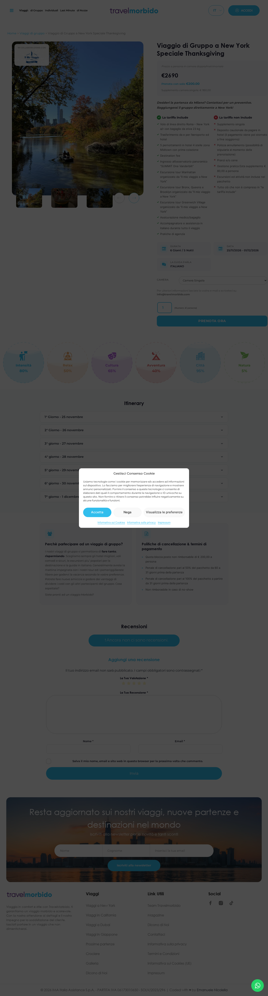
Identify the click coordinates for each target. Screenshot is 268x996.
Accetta (97, 512)
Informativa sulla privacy (141, 522)
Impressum (164, 522)
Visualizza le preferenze (164, 512)
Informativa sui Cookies (111, 522)
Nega (127, 512)
